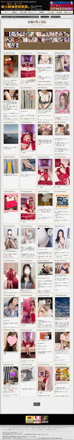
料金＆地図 (23, 12)
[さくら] (62, 34)
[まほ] (58, 40)
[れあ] (20, 34)
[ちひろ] (16, 40)
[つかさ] (16, 45)
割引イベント (32, 12)
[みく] (67, 40)
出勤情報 (41, 12)
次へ (37, 404)
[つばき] (20, 40)
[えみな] (48, 34)
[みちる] (7, 45)
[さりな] (67, 34)
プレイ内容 (50, 12)
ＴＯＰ (5, 12)
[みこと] (25, 34)
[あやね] (39, 34)
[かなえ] (53, 34)
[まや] (62, 40)
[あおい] (34, 34)
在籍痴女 (14, 12)
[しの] (7, 40)
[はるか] (39, 40)
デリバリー (18, 427)
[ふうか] (48, 40)
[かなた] (58, 34)
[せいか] (11, 40)
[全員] (7, 34)
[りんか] (16, 34)
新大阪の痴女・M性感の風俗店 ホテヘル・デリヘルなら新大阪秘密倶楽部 (26, 438)
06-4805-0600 (38, 9)
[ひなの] (34, 40)
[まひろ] (53, 40)
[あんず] (44, 34)
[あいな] (30, 34)
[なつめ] (25, 40)
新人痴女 (59, 12)
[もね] (11, 45)
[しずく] (11, 34)
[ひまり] (44, 40)
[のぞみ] (30, 40)
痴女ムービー (68, 12)
